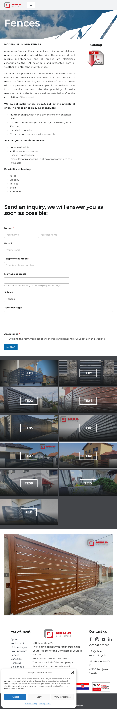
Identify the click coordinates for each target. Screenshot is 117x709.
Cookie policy (31, 703)
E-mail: (9, 243)
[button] (72, 672)
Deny (39, 697)
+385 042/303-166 (99, 645)
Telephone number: (16, 258)
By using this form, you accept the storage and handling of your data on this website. (57, 338)
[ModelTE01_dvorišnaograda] (58, 535)
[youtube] (103, 639)
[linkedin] (110, 639)
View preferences (62, 697)
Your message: (13, 307)
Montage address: (15, 274)
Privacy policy (45, 703)
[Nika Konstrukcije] (13, 3)
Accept (15, 697)
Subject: (9, 292)
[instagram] (97, 639)
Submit (10, 346)
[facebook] (90, 639)
